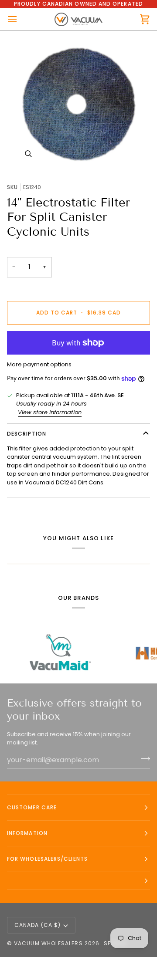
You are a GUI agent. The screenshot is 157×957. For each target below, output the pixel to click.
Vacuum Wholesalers (48, 943)
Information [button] (27, 833)
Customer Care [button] (32, 807)
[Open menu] (20, 19)
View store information (50, 412)
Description (26, 433)
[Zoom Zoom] (78, 103)
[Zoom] (28, 154)
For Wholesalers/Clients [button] (47, 858)
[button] (78, 881)
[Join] (143, 759)
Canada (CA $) (37, 925)
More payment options (39, 364)
